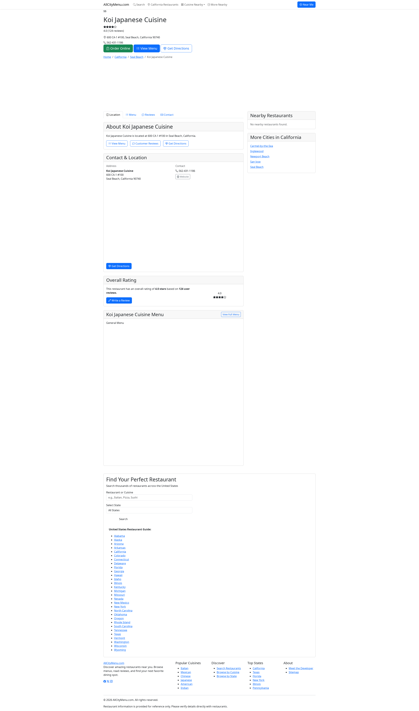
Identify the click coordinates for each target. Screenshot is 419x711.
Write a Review (120, 300)
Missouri (119, 595)
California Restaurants (164, 4)
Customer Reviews (146, 143)
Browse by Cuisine (228, 672)
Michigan (120, 591)
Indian (185, 688)
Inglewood (257, 151)
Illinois (118, 583)
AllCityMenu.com (116, 4)
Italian (184, 668)
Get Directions (178, 48)
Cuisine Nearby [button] (193, 4)
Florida (118, 567)
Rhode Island (122, 622)
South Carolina (123, 626)
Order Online (119, 48)
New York (120, 606)
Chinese (186, 676)
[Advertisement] (201, 84)
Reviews (149, 115)
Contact (168, 115)
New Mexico (121, 602)
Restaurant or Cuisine (119, 492)
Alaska (118, 540)
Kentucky (120, 587)
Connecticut (121, 559)
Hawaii (118, 575)
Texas (117, 634)
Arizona (119, 544)
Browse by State (227, 676)
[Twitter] (108, 681)
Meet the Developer (301, 668)
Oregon (119, 618)
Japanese (186, 680)
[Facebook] (104, 681)
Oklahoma (120, 614)
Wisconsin (120, 646)
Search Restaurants (229, 668)
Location (114, 115)
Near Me (307, 4)
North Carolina (123, 610)
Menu (132, 115)
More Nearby (218, 4)
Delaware (120, 563)
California (120, 551)
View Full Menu (231, 314)
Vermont (119, 638)
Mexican (186, 672)
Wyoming (120, 650)
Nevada (118, 599)
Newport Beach (259, 156)
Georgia (119, 571)
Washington (121, 642)
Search (140, 4)
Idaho (117, 579)
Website (184, 176)
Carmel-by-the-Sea (261, 146)
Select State (113, 505)
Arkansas (120, 547)
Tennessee (120, 630)
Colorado (120, 555)
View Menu (148, 48)
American (186, 684)
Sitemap (294, 672)
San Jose (255, 161)
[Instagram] (111, 681)
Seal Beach (257, 167)
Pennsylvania (261, 688)
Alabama (119, 536)
